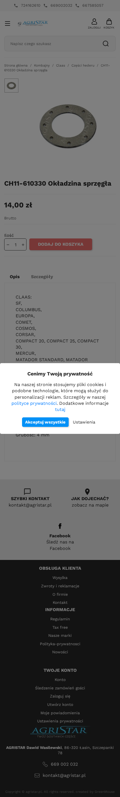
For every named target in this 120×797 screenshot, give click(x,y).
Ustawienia (84, 422)
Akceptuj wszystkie (45, 422)
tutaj (60, 409)
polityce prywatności (34, 403)
